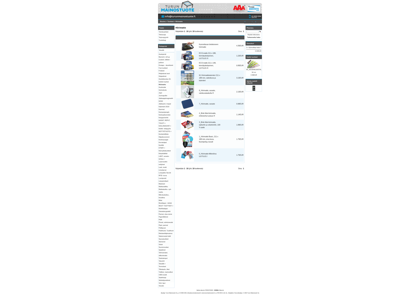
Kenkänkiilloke (164, 134)
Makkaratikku (163, 186)
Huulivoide (162, 87)
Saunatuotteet (163, 239)
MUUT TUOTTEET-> (166, 206)
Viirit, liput (162, 283)
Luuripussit (162, 178)
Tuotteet (170, 21)
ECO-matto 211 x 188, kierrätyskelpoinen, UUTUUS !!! (207, 55)
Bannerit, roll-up (164, 57)
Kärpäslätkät (163, 153)
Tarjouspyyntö (163, 37)
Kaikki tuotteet (252, 57)
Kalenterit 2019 (164, 106)
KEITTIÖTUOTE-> (165, 131)
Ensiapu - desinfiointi (166, 65)
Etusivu (163, 21)
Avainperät (162, 54)
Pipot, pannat (163, 225)
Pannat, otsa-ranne (165, 214)
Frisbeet (161, 71)
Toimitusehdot (163, 32)
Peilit (160, 219)
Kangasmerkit (163, 117)
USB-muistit (163, 275)
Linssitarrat (162, 170)
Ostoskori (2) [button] (247, 23)
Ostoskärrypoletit (164, 211)
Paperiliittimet (163, 217)
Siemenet (162, 242)
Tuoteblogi (162, 40)
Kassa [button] (253, 23)
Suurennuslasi (164, 247)
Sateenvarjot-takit (165, 236)
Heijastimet (162, 76)
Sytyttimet (162, 250)
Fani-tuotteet (163, 68)
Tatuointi (161, 261)
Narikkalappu (163, 208)
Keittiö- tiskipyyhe (165, 128)
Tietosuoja (162, 34)
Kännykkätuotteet (165, 151)
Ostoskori (250, 43)
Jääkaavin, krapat (165, 104)
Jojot (160, 93)
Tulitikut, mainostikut (166, 272)
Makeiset (162, 184)
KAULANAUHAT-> (165, 126)
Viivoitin (161, 286)
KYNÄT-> (162, 148)
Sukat (161, 244)
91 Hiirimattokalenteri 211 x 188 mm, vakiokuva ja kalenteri (209, 77)
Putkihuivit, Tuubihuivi (166, 231)
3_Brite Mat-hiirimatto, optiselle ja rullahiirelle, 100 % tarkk (209, 124)
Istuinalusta (163, 90)
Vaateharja (162, 277)
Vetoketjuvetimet (164, 280)
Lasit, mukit (163, 167)
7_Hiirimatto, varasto (207, 104)
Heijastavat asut (164, 73)
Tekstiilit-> (162, 264)
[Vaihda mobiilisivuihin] (253, 90)
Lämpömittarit (163, 181)
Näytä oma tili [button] (258, 23)
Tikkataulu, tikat (164, 269)
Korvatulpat (163, 142)
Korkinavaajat (163, 140)
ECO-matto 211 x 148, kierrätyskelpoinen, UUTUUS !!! (207, 65)
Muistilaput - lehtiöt (165, 203)
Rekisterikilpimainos (165, 233)
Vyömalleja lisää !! (255, 47)
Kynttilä (161, 145)
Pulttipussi (162, 228)
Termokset (162, 266)
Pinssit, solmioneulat (166, 222)
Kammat (161, 109)
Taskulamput (163, 258)
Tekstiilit (161, 50)
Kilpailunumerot (164, 137)
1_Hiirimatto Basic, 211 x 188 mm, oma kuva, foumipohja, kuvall (208, 139)
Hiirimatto (179, 21)
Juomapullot (163, 95)
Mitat (160, 200)
